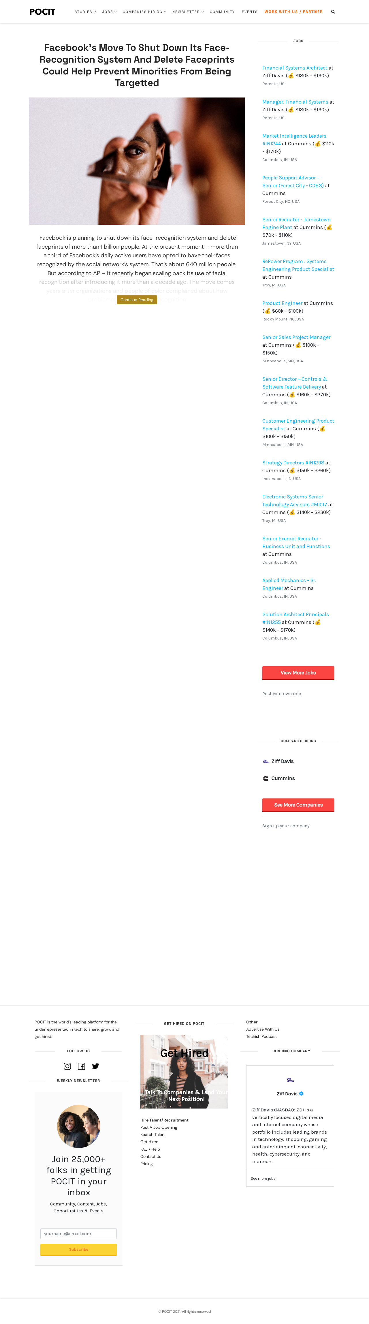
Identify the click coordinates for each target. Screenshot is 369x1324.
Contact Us (150, 1156)
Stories (83, 12)
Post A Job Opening (158, 1127)
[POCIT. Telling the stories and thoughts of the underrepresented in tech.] (43, 11)
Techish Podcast (261, 1036)
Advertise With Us (262, 1029)
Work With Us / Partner (294, 11)
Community (222, 12)
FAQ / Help (150, 1149)
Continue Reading (137, 299)
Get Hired (149, 1141)
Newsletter (186, 12)
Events (250, 12)
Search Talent (153, 1134)
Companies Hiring (143, 12)
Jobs (107, 12)
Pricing (146, 1163)
